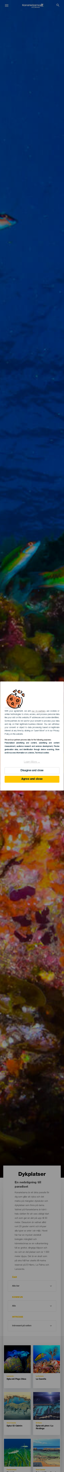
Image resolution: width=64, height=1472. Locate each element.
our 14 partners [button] (38, 711)
